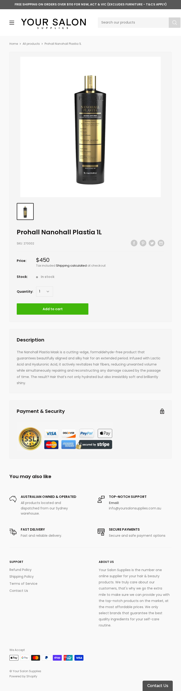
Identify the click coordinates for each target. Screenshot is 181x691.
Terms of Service (23, 583)
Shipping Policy (21, 576)
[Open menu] (11, 22)
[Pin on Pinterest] (143, 243)
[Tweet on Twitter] (152, 243)
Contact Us (18, 590)
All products (31, 44)
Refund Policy (20, 569)
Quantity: (25, 291)
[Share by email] (161, 243)
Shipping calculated (71, 265)
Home (13, 44)
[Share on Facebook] (134, 243)
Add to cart (53, 309)
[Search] (175, 22)
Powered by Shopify (23, 676)
